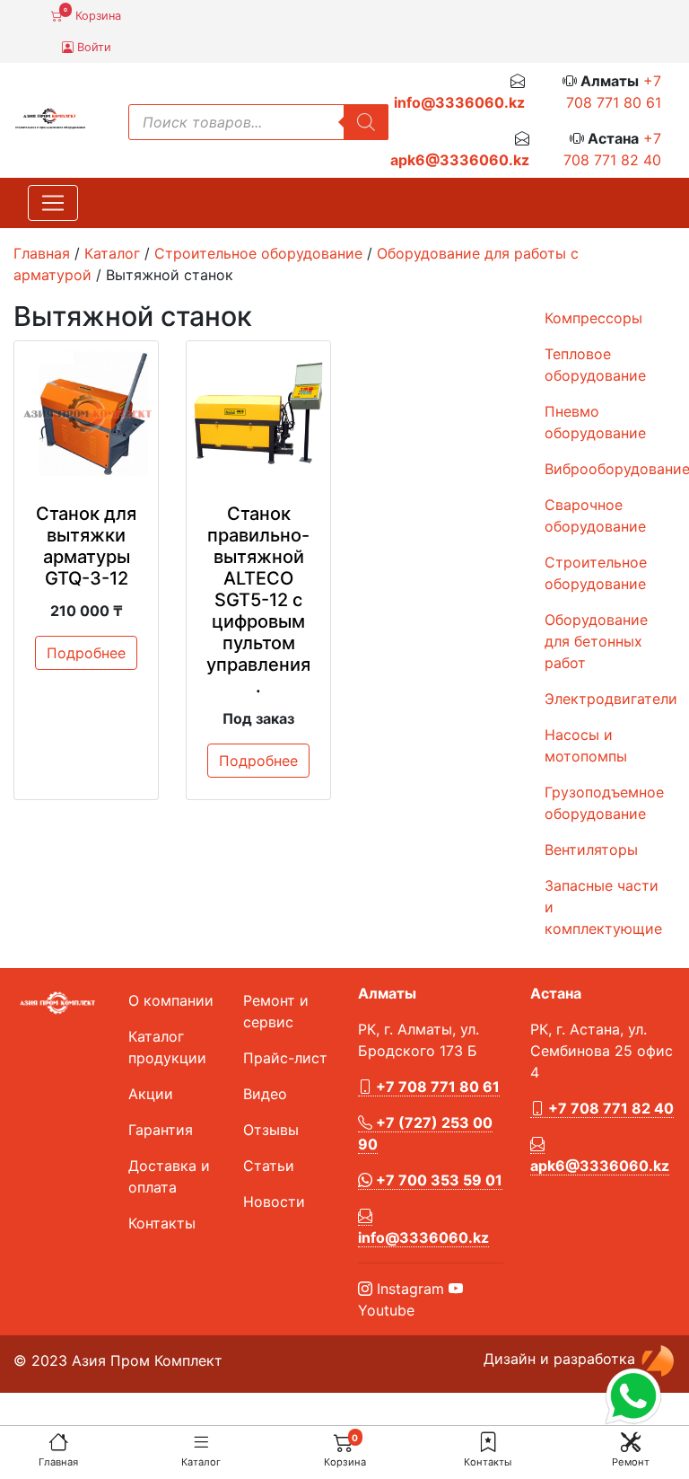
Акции (150, 1094)
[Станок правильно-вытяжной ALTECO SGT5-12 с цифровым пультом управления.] (258, 413)
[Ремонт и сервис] (631, 1442)
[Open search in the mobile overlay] (258, 122)
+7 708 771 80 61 (436, 1087)
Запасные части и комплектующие (603, 907)
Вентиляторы (591, 849)
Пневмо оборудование (595, 422)
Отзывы (271, 1130)
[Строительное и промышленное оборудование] (50, 117)
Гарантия (160, 1130)
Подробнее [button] (86, 653)
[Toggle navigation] (53, 203)
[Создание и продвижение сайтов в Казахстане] (658, 1360)
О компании (171, 1000)
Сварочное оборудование (595, 515)
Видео (265, 1094)
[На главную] (58, 1442)
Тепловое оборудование (595, 364)
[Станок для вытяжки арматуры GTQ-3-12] (86, 413)
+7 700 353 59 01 (437, 1180)
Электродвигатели (610, 699)
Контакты (487, 1462)
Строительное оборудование (258, 253)
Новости (274, 1201)
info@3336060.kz (459, 102)
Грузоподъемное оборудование (604, 803)
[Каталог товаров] (201, 1442)
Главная (58, 1462)
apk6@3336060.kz (459, 160)
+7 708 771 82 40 (609, 1108)
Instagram (408, 1289)
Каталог (201, 1462)
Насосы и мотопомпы (586, 745)
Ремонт (631, 1462)
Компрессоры (593, 318)
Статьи (268, 1166)
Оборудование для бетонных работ (596, 641)
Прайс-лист (285, 1058)
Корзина (92, 14)
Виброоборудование (610, 469)
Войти (92, 47)
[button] (488, 1442)
